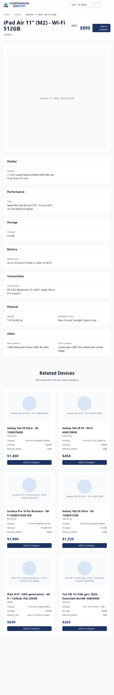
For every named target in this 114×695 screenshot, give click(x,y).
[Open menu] (109, 4)
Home (6, 14)
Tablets (17, 14)
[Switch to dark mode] (103, 4)
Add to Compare (103, 28)
